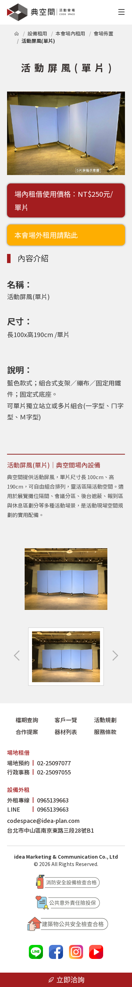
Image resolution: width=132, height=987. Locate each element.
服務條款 (105, 731)
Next (114, 656)
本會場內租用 (70, 33)
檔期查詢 (26, 720)
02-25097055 (39, 772)
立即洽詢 (70, 979)
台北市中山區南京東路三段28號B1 (50, 830)
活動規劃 (105, 720)
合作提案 (26, 731)
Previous (18, 656)
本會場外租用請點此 (46, 235)
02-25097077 (39, 763)
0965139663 (38, 800)
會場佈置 (103, 33)
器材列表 (66, 731)
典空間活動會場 (41, 12)
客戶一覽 (66, 720)
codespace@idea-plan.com (43, 820)
